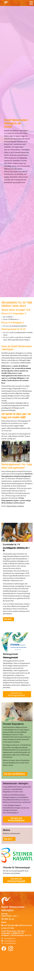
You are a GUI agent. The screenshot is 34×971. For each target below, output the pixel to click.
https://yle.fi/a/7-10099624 (15, 506)
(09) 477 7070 (8, 928)
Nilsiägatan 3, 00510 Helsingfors (12, 935)
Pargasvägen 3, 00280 (9, 933)
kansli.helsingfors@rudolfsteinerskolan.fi (17, 925)
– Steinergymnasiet (9, 938)
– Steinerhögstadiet (9, 943)
